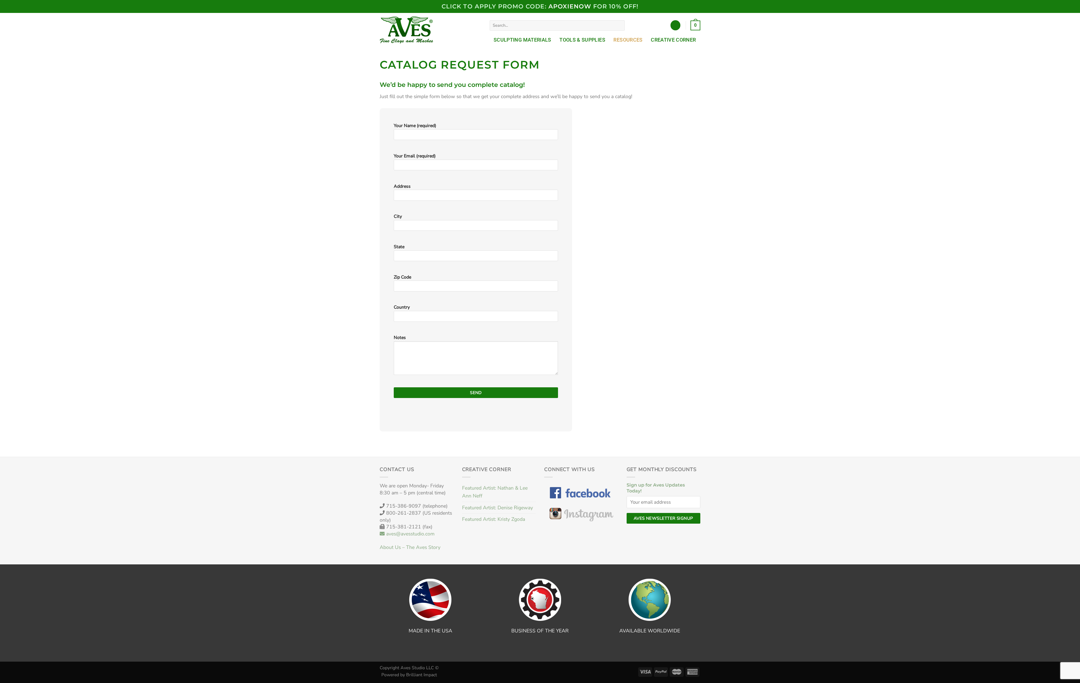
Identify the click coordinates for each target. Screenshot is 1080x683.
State (399, 247)
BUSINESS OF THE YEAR (540, 630)
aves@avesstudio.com (410, 533)
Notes (400, 337)
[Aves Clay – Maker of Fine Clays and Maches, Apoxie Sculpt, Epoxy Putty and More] (408, 30)
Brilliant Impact (421, 675)
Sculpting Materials (522, 40)
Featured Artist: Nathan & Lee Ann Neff (495, 492)
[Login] (675, 25)
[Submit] (619, 25)
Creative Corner (673, 40)
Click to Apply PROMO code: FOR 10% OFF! (540, 6)
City (398, 216)
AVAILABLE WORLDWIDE (649, 630)
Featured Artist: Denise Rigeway (497, 507)
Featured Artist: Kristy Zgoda (493, 519)
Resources (627, 40)
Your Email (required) (415, 156)
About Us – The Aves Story (410, 547)
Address (402, 186)
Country (402, 307)
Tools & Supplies (582, 40)
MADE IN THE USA (430, 630)
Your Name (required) (415, 126)
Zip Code (402, 277)
